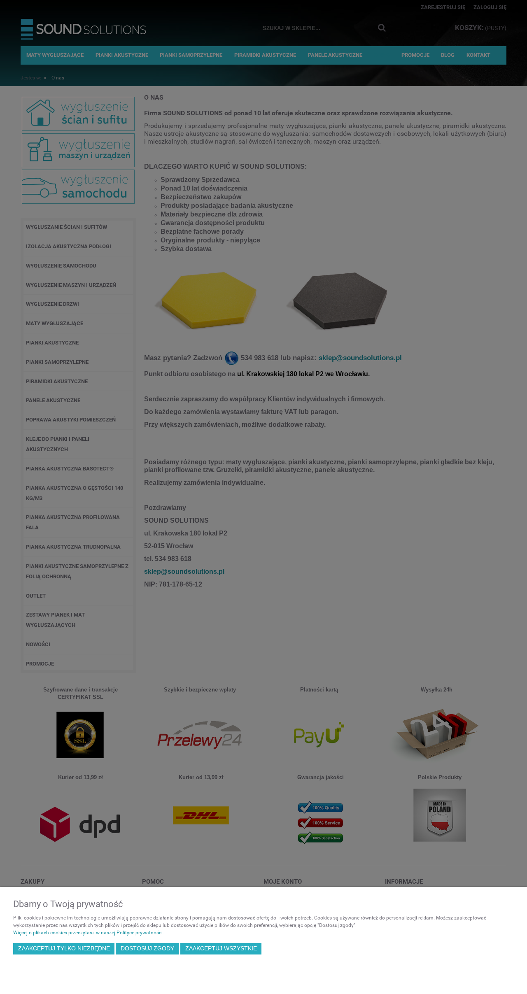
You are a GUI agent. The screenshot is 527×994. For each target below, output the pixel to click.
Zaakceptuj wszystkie (221, 948)
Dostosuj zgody (147, 948)
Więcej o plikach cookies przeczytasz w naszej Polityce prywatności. (88, 933)
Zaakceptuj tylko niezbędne (64, 948)
